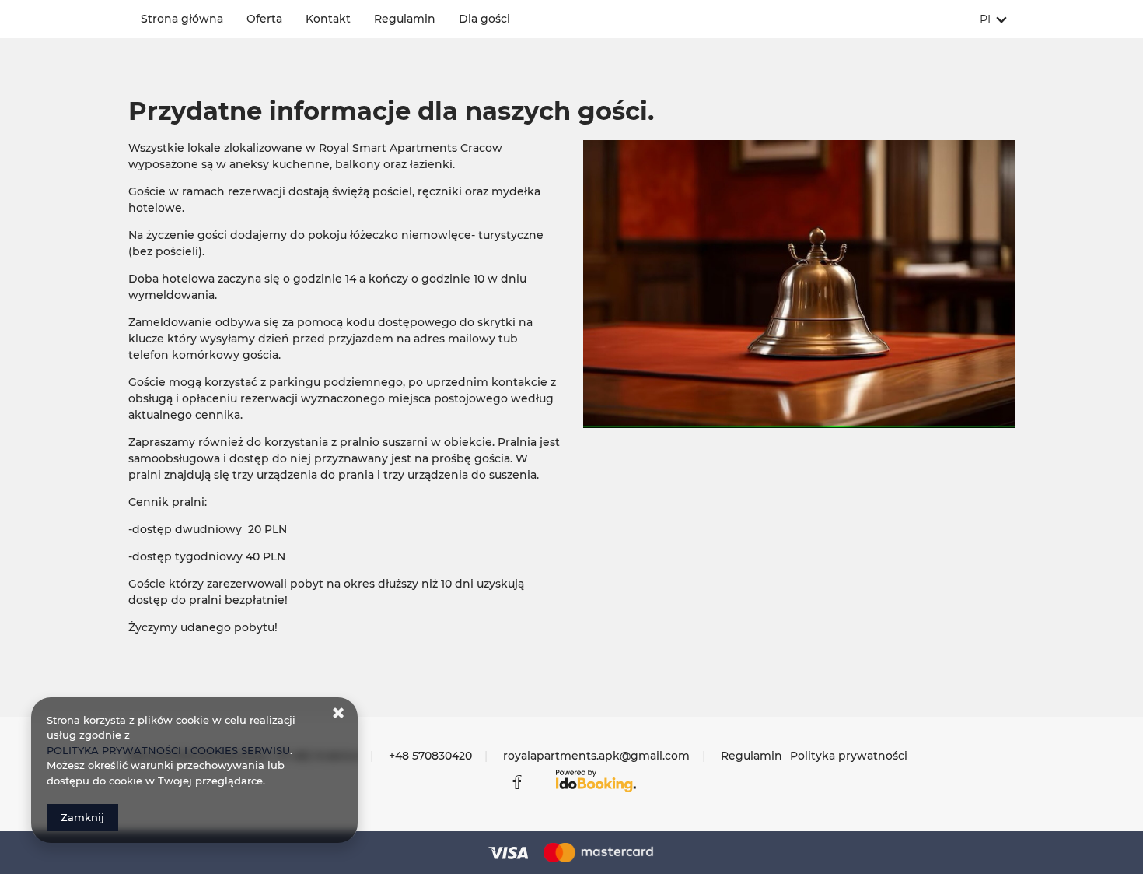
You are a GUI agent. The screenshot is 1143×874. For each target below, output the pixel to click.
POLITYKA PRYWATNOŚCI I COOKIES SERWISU (168, 750)
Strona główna (182, 19)
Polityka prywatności (848, 756)
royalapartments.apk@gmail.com (596, 756)
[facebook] (517, 782)
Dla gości (484, 19)
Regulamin (404, 19)
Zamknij (82, 817)
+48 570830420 (430, 756)
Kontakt (328, 19)
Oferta (264, 19)
